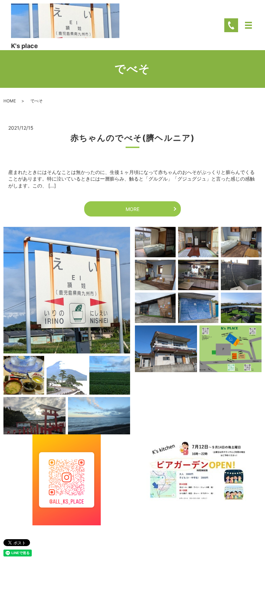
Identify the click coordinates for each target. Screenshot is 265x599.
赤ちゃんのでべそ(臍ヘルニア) (132, 138)
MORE (132, 209)
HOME (9, 100)
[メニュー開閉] (248, 25)
